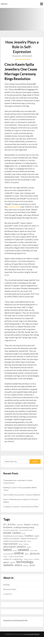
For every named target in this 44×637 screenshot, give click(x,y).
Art (4, 524)
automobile (19, 524)
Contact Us (7, 594)
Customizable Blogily (31, 634)
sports (12, 562)
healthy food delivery (11, 538)
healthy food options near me (14, 541)
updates (8, 565)
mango (15, 550)
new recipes (34, 550)
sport (6, 562)
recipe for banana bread (15, 556)
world (32, 565)
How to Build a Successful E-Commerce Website (21, 495)
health (36, 536)
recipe (5, 556)
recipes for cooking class (13, 559)
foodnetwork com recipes (13, 536)
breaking (35, 524)
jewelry (21, 546)
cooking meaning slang (23, 527)
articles (11, 524)
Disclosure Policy (9, 589)
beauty (27, 524)
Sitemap (6, 585)
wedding (25, 565)
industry (26, 544)
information (9, 546)
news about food (8, 554)
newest (23, 549)
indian (20, 544)
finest (24, 533)
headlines (29, 535)
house (29, 541)
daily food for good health (10, 530)
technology (24, 562)
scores (36, 559)
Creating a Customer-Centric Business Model (20, 507)
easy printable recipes (26, 530)
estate (7, 532)
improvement (10, 543)
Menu (4, 4)
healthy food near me (29, 538)
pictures (35, 553)
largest (29, 547)
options (27, 554)
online (19, 553)
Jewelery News (14, 207)
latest (7, 549)
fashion (16, 533)
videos (18, 565)
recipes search (28, 559)
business (7, 527)
